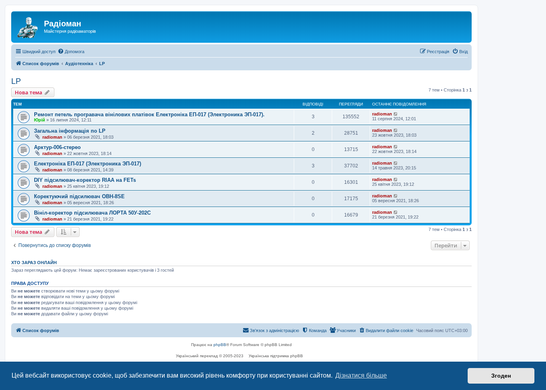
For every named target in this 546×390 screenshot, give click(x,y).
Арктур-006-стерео (57, 147)
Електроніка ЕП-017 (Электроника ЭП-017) (87, 164)
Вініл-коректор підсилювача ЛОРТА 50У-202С (92, 213)
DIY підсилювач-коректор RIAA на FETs (85, 180)
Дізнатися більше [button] (361, 375)
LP (16, 81)
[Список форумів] (28, 26)
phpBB (219, 344)
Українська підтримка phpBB (276, 356)
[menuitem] (71, 51)
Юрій (39, 119)
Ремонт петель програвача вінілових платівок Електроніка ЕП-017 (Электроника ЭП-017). (149, 114)
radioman (382, 113)
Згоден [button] (501, 375)
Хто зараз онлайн (34, 262)
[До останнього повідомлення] (396, 113)
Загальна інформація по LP (70, 131)
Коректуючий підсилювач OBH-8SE (79, 196)
